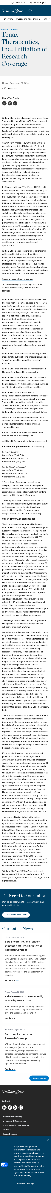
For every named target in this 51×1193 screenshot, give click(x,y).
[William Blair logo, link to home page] (12, 10)
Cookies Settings (25, 1183)
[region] (25, 1164)
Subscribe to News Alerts (16, 914)
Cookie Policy (24, 1175)
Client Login (38, 2)
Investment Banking (12, 1116)
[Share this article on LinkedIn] (4, 103)
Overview (8, 18)
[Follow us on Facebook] (10, 1107)
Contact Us (20, 2)
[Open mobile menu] (43, 10)
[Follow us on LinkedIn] (4, 1107)
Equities (6, 1129)
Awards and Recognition (28, 18)
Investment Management (15, 1121)
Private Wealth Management (16, 1125)
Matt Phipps (15, 142)
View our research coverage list (17, 278)
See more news (39, 1078)
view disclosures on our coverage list (22, 434)
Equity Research (10, 1134)
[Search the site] (30, 10)
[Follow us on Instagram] (20, 1107)
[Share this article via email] (15, 103)
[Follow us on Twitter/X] (15, 1107)
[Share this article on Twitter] (10, 103)
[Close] (48, 1140)
